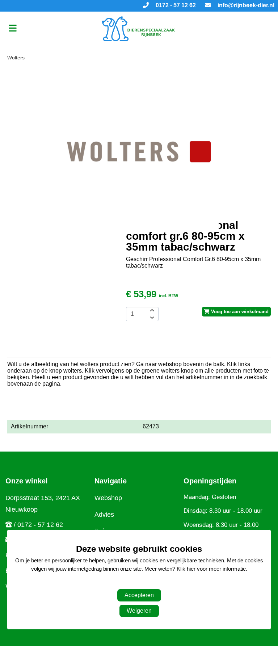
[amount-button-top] (151, 310)
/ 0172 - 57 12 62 (38, 524)
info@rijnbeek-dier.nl (245, 5)
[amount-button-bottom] (151, 317)
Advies (104, 514)
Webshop (108, 498)
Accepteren (139, 595)
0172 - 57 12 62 (175, 5)
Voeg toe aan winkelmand (239, 311)
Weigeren (139, 611)
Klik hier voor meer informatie (211, 569)
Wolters (16, 57)
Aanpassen (135, 583)
